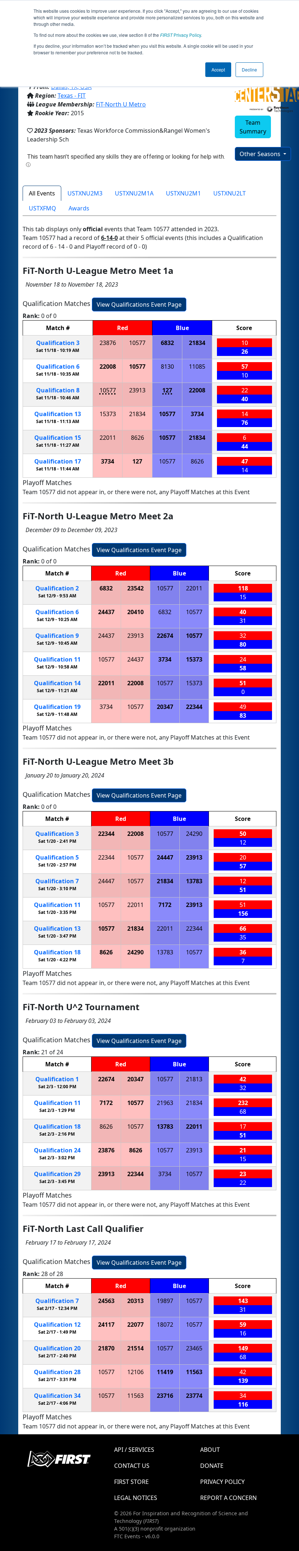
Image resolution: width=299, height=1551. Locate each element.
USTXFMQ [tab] (42, 208)
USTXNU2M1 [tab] (183, 193)
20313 (135, 1301)
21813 (194, 1079)
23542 (135, 588)
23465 (194, 1348)
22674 (165, 636)
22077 (135, 1325)
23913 (137, 390)
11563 (194, 1372)
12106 (135, 1372)
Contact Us (132, 1466)
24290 (194, 834)
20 (57, 1348)
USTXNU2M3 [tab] (84, 193)
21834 (197, 343)
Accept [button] (218, 69)
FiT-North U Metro (121, 104)
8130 (167, 366)
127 (167, 390)
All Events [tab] (42, 193)
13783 (194, 881)
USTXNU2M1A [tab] (134, 193)
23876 (108, 343)
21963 (165, 1103)
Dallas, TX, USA (71, 87)
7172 (164, 905)
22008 (108, 366)
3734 (197, 414)
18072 (165, 1325)
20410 (135, 612)
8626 (137, 438)
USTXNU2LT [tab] (229, 193)
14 (57, 683)
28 (57, 1372)
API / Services (134, 1450)
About (210, 1450)
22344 (194, 707)
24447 (165, 857)
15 (57, 438)
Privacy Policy (180, 35)
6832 (167, 343)
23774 (194, 1396)
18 (57, 952)
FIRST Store (131, 1482)
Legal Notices (135, 1498)
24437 (106, 612)
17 (57, 461)
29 (57, 1174)
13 (57, 414)
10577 (137, 343)
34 (57, 1396)
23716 (165, 1396)
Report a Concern (228, 1498)
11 (57, 659)
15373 (108, 414)
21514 (135, 1348)
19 (57, 707)
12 (57, 1325)
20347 (165, 707)
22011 (108, 438)
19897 (165, 1301)
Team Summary (253, 127)
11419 (165, 1372)
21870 (106, 1348)
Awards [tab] (79, 208)
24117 (106, 1325)
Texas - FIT (72, 96)
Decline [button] (249, 69)
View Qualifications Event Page (139, 304)
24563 (106, 1301)
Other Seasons (261, 154)
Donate (212, 1466)
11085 (197, 366)
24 (57, 1150)
